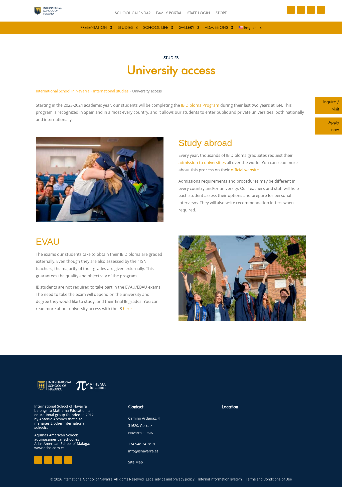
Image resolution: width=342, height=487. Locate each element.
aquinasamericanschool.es (56, 439)
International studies (110, 90)
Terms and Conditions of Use (269, 479)
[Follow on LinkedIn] (311, 10)
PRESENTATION (93, 28)
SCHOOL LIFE (155, 28)
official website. (245, 170)
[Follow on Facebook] (291, 10)
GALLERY (186, 28)
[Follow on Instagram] (301, 10)
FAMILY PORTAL (169, 13)
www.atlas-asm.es (49, 447)
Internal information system (220, 479)
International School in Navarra (62, 90)
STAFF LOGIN (198, 13)
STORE (221, 13)
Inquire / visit (331, 105)
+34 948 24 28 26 (142, 443)
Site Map (135, 462)
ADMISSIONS (216, 28)
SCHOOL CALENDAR (132, 13)
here (127, 308)
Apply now (333, 126)
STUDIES (125, 28)
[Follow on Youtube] (321, 10)
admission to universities (202, 162)
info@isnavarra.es (143, 451)
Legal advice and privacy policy (170, 479)
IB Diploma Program (199, 105)
